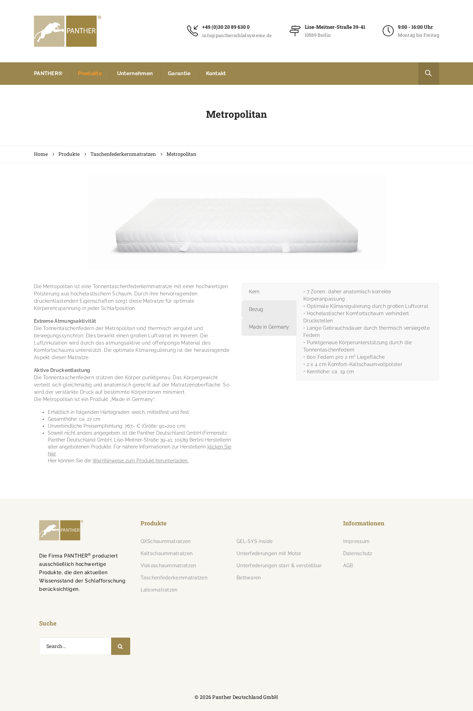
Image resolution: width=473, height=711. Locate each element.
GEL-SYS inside (255, 541)
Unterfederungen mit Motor (269, 553)
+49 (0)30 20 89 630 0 (226, 27)
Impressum (356, 541)
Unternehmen (135, 73)
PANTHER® (48, 73)
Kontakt (216, 73)
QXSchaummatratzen (166, 541)
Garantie (179, 73)
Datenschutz (358, 553)
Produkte (89, 73)
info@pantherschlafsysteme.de (237, 35)
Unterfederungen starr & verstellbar (279, 565)
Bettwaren (249, 577)
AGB (348, 565)
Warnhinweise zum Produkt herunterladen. (140, 460)
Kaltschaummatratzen (167, 553)
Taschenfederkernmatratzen (174, 577)
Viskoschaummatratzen (168, 565)
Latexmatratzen (159, 590)
